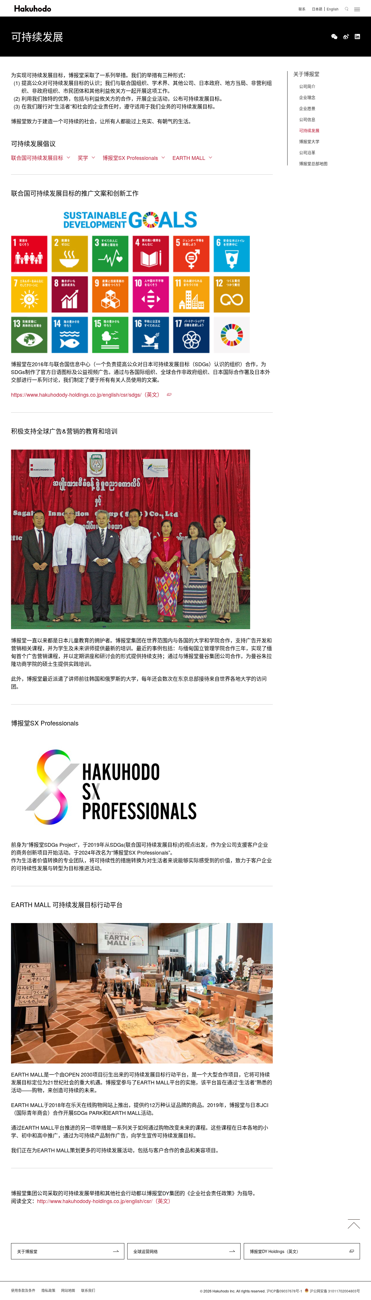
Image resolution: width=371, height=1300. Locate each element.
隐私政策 (48, 1290)
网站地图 (68, 1290)
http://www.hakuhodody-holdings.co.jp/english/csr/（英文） (105, 1201)
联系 (302, 9)
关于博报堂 (306, 73)
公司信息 (307, 119)
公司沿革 (307, 152)
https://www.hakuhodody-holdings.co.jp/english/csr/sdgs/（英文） (86, 394)
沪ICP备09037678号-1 (284, 1290)
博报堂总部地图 (313, 163)
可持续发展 (309, 130)
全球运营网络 (145, 1251)
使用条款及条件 (23, 1290)
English (333, 9)
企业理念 (307, 97)
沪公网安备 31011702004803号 (335, 1290)
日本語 (317, 9)
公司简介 (307, 86)
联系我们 (88, 1290)
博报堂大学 (309, 141)
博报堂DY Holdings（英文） (275, 1251)
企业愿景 (307, 108)
